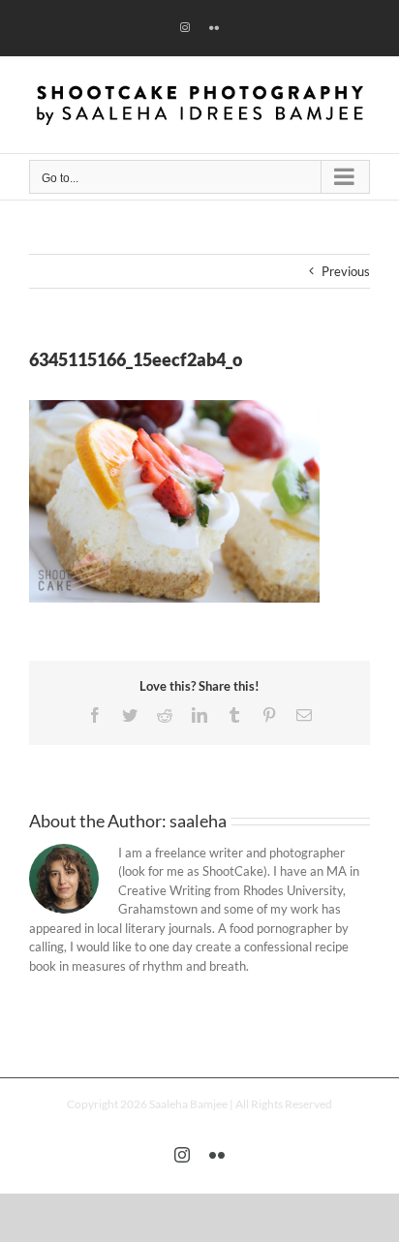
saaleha (198, 820)
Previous (346, 271)
